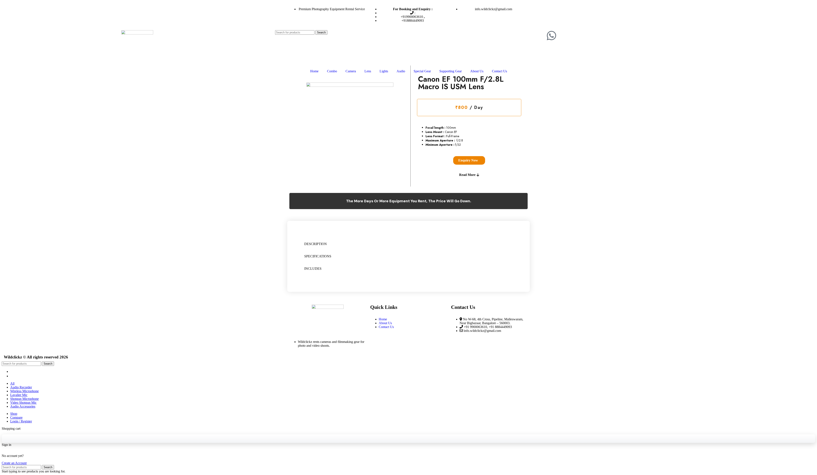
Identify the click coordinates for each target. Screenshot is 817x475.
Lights (384, 71)
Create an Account (14, 463)
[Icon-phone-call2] (563, 35)
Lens (367, 71)
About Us (476, 71)
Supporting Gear (450, 71)
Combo (332, 71)
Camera (351, 71)
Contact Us (499, 71)
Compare (16, 417)
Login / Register (21, 421)
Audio (401, 71)
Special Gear (422, 71)
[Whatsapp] (551, 35)
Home (314, 71)
